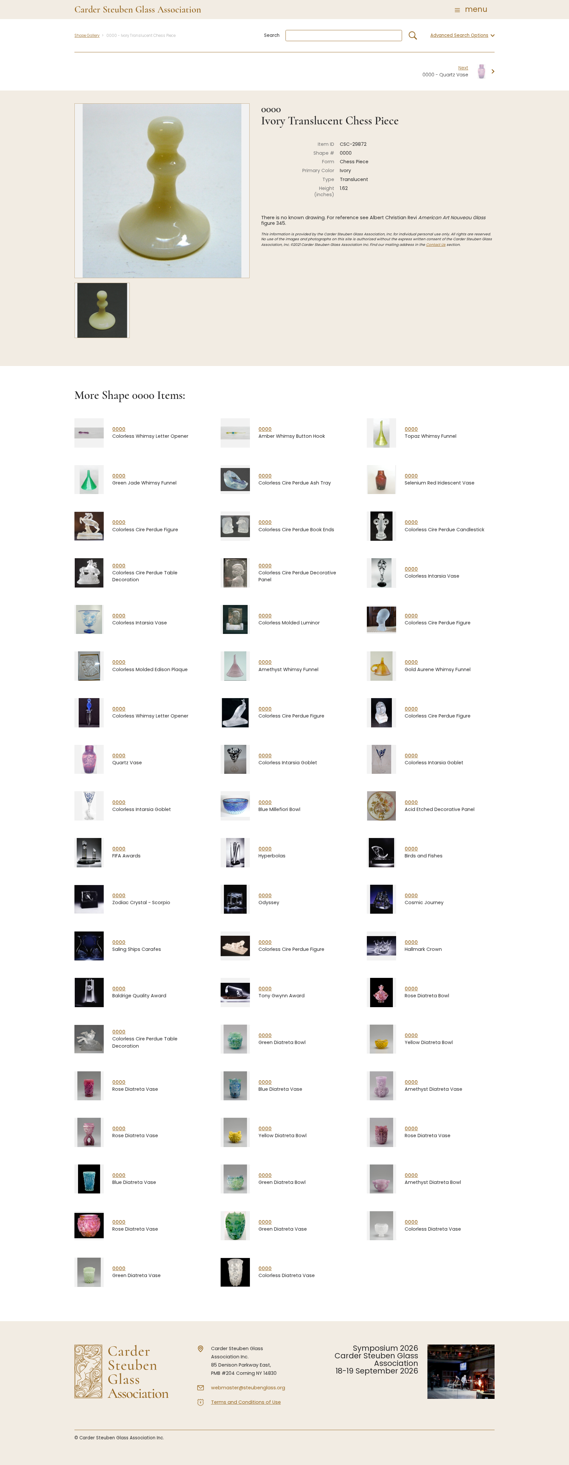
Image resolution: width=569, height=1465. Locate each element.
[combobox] (343, 35)
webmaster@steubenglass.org (248, 1387)
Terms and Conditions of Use (246, 1402)
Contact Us (436, 244)
